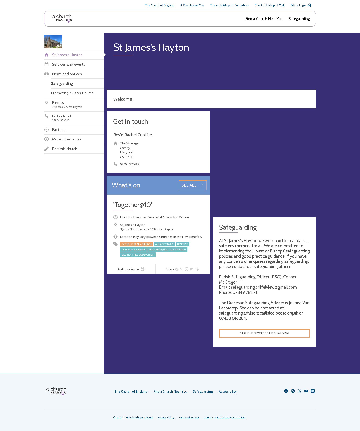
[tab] (131, 269)
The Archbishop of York (270, 5)
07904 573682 (129, 164)
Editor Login (298, 5)
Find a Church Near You (264, 18)
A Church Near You (192, 5)
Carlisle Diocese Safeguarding (264, 333)
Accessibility (228, 391)
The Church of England (159, 5)
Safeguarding (299, 18)
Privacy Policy (166, 417)
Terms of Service (189, 417)
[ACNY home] (62, 18)
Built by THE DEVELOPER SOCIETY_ (225, 417)
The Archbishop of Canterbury (229, 5)
